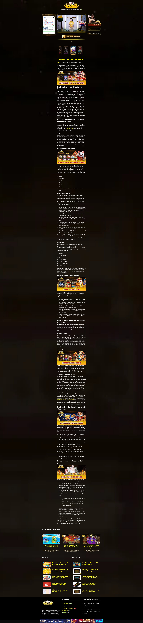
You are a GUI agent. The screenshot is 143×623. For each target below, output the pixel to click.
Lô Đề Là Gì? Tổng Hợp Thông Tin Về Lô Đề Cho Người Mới (60, 577)
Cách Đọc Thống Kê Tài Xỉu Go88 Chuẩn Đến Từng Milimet (91, 590)
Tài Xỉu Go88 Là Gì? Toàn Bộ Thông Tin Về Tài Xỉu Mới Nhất (90, 577)
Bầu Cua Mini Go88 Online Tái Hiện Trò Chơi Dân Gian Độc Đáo (71, 547)
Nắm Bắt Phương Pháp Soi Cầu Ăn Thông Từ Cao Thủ (60, 590)
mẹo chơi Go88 (69, 128)
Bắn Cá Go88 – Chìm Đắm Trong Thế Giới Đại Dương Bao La (51, 547)
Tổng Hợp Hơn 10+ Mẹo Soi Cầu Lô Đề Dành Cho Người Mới (60, 563)
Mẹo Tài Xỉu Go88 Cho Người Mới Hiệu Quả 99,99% (90, 563)
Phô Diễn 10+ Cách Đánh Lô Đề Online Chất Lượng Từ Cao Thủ (60, 570)
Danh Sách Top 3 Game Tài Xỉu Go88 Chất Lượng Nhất (90, 570)
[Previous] (42, 544)
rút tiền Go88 (71, 399)
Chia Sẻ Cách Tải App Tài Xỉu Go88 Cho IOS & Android (89, 584)
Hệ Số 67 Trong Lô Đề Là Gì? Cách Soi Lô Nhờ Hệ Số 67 (59, 584)
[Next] (101, 544)
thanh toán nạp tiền (61, 399)
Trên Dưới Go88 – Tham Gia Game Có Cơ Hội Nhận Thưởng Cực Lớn (91, 547)
